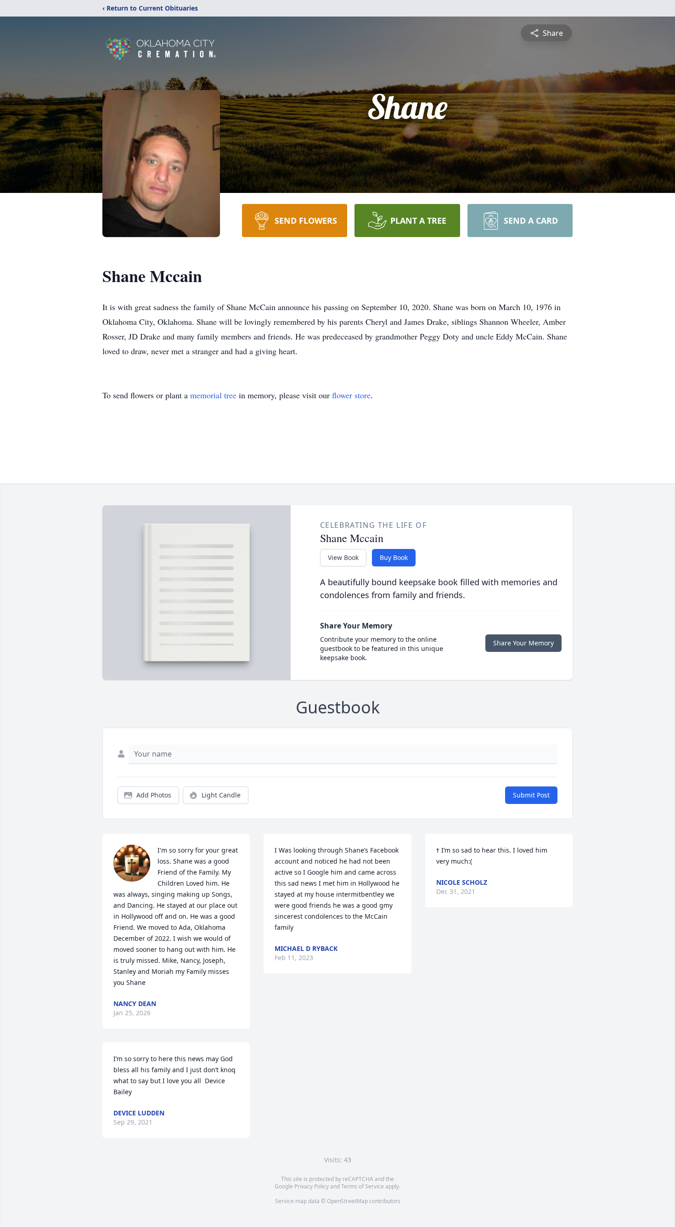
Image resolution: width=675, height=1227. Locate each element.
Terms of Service (362, 1186)
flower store (351, 395)
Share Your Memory (523, 643)
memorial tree (213, 395)
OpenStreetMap (347, 1201)
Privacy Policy (311, 1186)
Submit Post (531, 795)
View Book (343, 557)
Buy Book (394, 557)
